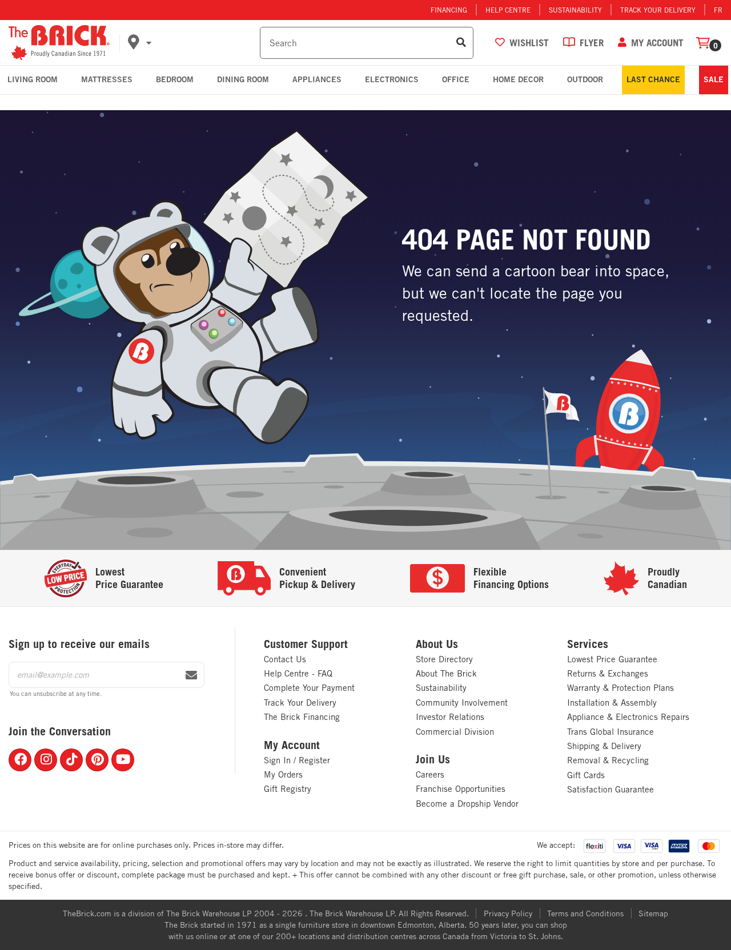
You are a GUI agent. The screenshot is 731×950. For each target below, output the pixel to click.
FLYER (592, 43)
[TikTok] (71, 759)
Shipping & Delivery (604, 745)
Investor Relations (450, 716)
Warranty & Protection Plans (620, 687)
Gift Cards (586, 775)
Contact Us (285, 659)
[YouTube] (122, 759)
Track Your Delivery (658, 9)
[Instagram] (45, 759)
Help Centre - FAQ (298, 673)
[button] (192, 43)
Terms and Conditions (585, 913)
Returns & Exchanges (607, 673)
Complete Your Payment (309, 687)
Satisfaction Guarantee (610, 789)
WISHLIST (529, 43)
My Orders (283, 774)
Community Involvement (462, 702)
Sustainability (575, 9)
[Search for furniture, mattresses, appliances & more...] (461, 43)
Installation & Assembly (612, 702)
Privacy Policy (508, 913)
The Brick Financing (302, 716)
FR (718, 9)
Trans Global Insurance (610, 731)
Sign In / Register (297, 760)
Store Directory (444, 659)
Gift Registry (287, 788)
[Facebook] (20, 759)
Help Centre (508, 9)
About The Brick (446, 673)
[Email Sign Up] (191, 675)
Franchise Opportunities (460, 788)
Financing (449, 9)
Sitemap (653, 913)
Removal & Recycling (608, 760)
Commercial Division (455, 731)
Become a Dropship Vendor (467, 803)
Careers (430, 774)
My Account (292, 745)
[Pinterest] (97, 759)
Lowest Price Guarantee (612, 659)
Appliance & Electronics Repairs (628, 716)
